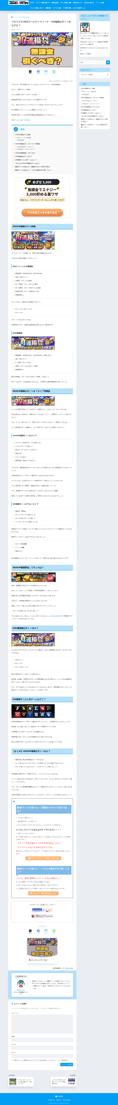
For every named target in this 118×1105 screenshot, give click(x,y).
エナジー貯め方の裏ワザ (53, 616)
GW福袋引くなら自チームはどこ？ (26, 160)
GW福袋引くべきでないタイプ (26, 149)
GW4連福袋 (20, 140)
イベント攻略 (100, 2)
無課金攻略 (55, 2)
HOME (60, 1096)
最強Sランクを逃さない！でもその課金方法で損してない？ (33, 170)
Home (32, 2)
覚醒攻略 (48, 8)
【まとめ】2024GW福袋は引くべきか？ (27, 163)
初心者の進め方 (89, 2)
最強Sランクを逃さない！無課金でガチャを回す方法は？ (33, 166)
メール (13, 1044)
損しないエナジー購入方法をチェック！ (43, 893)
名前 (12, 1036)
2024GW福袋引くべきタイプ (25, 146)
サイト (13, 1052)
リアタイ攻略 (57, 8)
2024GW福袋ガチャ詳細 (22, 134)
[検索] (108, 62)
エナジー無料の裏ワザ (43, 2)
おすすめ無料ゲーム (79, 8)
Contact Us (51, 1100)
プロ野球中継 (67, 8)
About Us (58, 1100)
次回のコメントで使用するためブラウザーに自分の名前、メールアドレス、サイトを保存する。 (41, 1060)
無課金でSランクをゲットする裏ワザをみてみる (43, 858)
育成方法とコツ (78, 2)
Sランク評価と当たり (37, 8)
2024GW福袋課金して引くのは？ (25, 153)
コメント (15, 1013)
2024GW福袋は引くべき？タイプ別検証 (27, 144)
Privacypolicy (66, 1100)
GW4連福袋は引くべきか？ (23, 156)
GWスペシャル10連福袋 (24, 137)
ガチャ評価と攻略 (65, 2)
